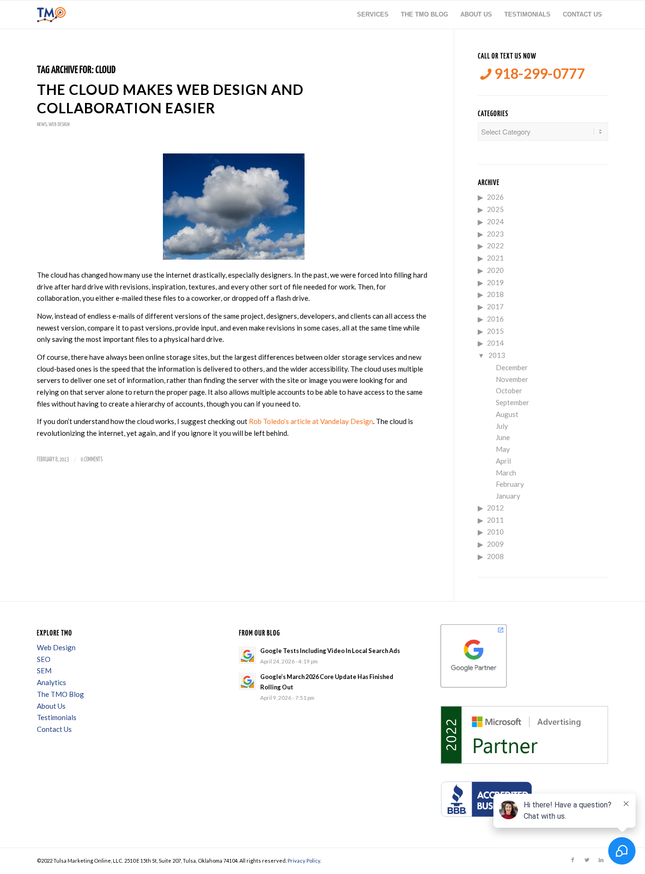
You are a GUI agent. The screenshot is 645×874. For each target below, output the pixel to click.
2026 (495, 197)
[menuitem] (373, 14)
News (42, 124)
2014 (495, 343)
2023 (495, 233)
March (506, 472)
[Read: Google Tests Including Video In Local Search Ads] (247, 655)
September (512, 402)
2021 (495, 258)
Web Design (59, 124)
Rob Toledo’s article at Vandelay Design (311, 421)
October (509, 390)
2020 (495, 270)
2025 (495, 209)
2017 (495, 306)
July (502, 426)
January (508, 496)
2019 (495, 282)
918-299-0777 (538, 73)
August (507, 414)
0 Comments (91, 459)
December (512, 367)
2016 (495, 318)
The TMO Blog (60, 694)
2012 (495, 507)
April (503, 461)
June (503, 437)
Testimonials (56, 717)
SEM (44, 670)
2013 (496, 355)
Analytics (51, 682)
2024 (495, 221)
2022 (495, 245)
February (510, 484)
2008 (495, 556)
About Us (51, 706)
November (512, 379)
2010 (495, 531)
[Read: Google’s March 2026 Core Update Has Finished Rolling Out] (247, 681)
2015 (495, 331)
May (503, 449)
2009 (495, 544)
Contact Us (54, 729)
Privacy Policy (304, 860)
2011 (495, 520)
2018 (495, 294)
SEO (44, 659)
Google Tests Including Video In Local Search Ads (330, 650)
